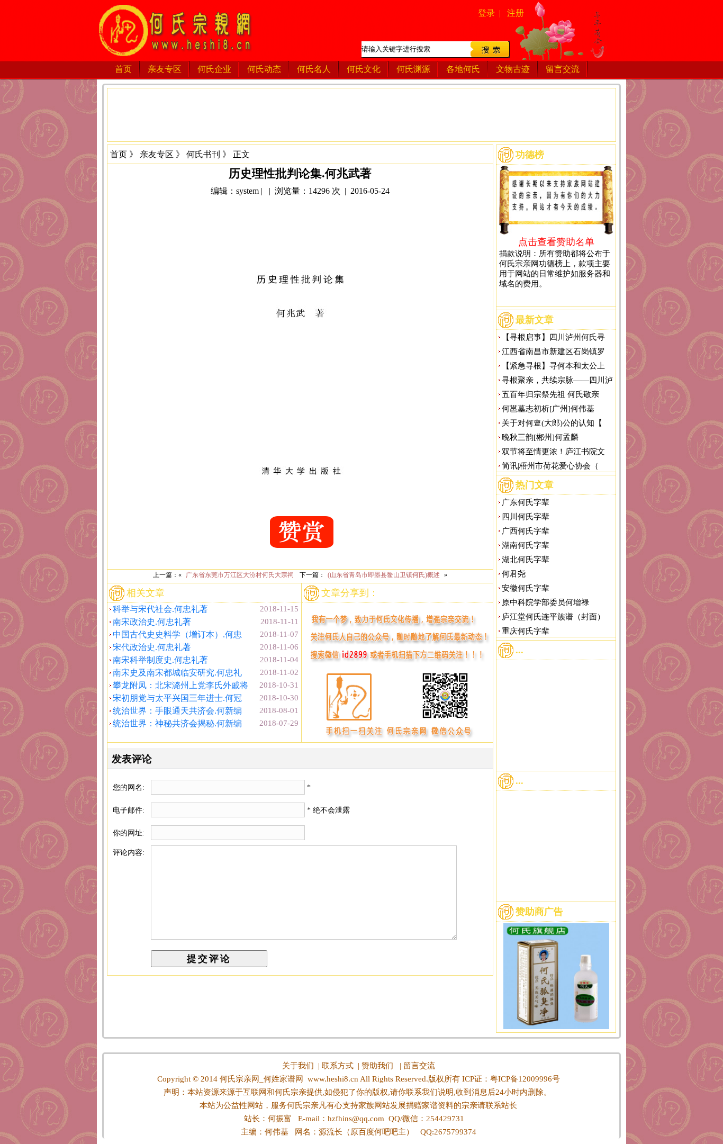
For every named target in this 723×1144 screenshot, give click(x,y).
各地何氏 (463, 69)
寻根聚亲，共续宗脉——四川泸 (557, 380)
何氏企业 (214, 69)
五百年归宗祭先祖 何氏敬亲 (550, 394)
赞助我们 (377, 1065)
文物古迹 (513, 69)
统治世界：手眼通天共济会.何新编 (177, 710)
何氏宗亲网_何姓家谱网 (260, 1079)
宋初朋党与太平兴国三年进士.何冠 (177, 697)
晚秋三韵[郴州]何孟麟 (540, 437)
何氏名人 (314, 69)
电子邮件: (130, 810)
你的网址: (130, 833)
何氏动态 (264, 69)
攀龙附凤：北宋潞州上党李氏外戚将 (180, 685)
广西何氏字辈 (525, 531)
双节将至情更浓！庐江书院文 (553, 451)
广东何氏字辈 (525, 502)
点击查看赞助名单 (556, 241)
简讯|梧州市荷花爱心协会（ (550, 466)
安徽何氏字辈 (525, 588)
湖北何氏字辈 (525, 559)
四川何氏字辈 (525, 516)
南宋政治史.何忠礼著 (152, 621)
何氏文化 (364, 69)
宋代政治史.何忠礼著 (152, 647)
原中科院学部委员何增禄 (545, 602)
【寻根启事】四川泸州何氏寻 (553, 337)
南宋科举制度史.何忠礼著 (160, 659)
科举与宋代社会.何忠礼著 (160, 609)
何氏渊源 (413, 69)
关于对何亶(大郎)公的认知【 (552, 423)
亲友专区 (165, 69)
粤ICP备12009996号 (525, 1079)
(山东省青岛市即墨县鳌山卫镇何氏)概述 (384, 575)
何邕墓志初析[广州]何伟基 (548, 408)
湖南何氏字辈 (525, 545)
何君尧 (514, 574)
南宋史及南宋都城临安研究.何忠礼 (177, 672)
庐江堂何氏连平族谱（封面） (553, 616)
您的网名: (130, 787)
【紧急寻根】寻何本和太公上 (553, 366)
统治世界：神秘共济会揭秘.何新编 (177, 723)
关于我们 (298, 1065)
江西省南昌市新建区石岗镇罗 (553, 351)
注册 (515, 12)
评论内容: (128, 853)
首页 (123, 69)
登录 (486, 12)
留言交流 (563, 69)
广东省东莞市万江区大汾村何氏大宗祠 (240, 575)
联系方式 (338, 1065)
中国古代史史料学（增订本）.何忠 (177, 634)
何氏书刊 (203, 154)
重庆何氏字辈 (525, 631)
